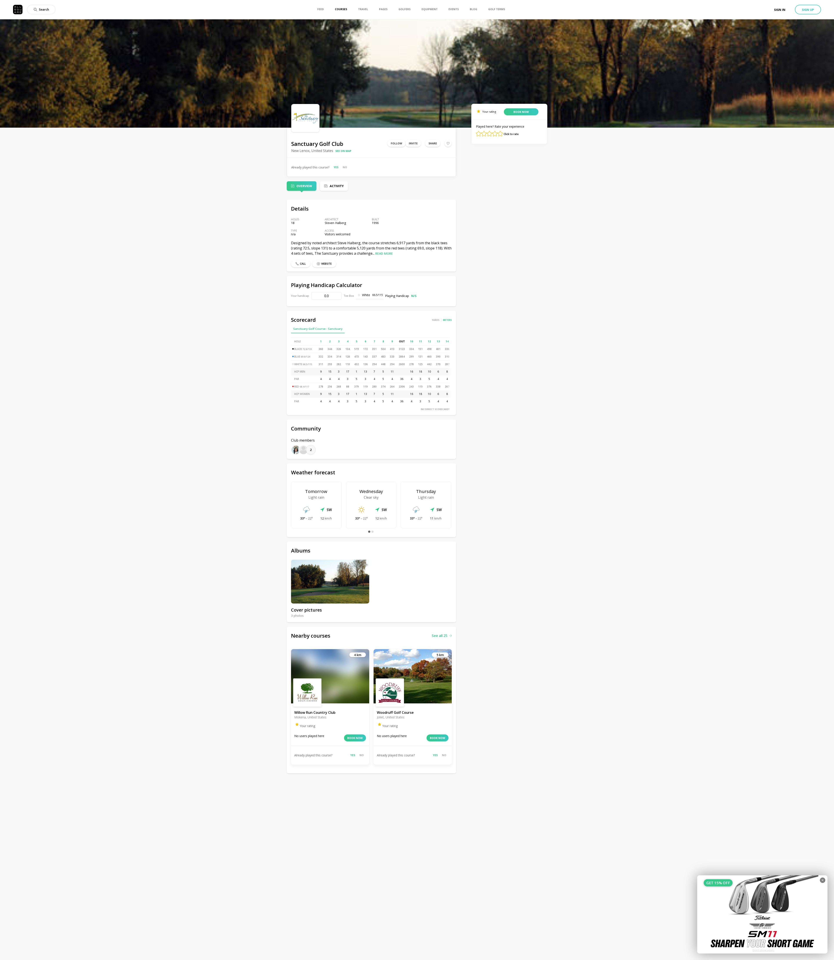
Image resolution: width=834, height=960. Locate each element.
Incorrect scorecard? (435, 409)
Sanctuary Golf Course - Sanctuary (318, 329)
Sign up (808, 10)
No (345, 167)
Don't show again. (763, 950)
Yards (435, 320)
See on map (343, 151)
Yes (336, 167)
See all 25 (439, 635)
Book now (355, 738)
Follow (396, 143)
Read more (384, 253)
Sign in (779, 10)
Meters (447, 320)
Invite (413, 143)
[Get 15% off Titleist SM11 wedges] (762, 914)
